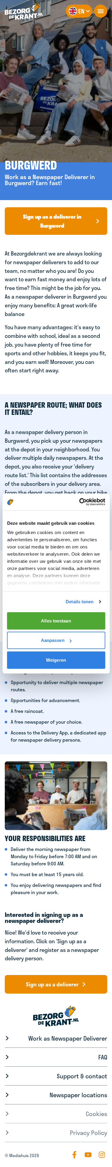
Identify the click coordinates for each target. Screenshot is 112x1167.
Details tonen (79, 601)
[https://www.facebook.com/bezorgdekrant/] (74, 1154)
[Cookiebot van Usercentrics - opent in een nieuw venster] (79, 502)
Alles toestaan (56, 620)
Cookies (96, 1113)
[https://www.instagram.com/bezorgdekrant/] (101, 1154)
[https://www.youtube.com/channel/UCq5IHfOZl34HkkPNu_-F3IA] (88, 1154)
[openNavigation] (100, 11)
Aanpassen (53, 640)
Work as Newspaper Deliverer (67, 1038)
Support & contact (82, 1075)
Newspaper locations (78, 1094)
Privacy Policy (88, 1132)
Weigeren (56, 659)
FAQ (102, 1057)
